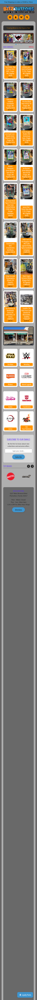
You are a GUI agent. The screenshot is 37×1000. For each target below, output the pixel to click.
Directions (18, 509)
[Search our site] (27, 17)
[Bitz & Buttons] (18, 9)
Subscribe (18, 457)
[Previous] (28, 466)
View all (31, 47)
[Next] (32, 466)
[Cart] (21, 17)
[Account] (15, 17)
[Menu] (9, 17)
